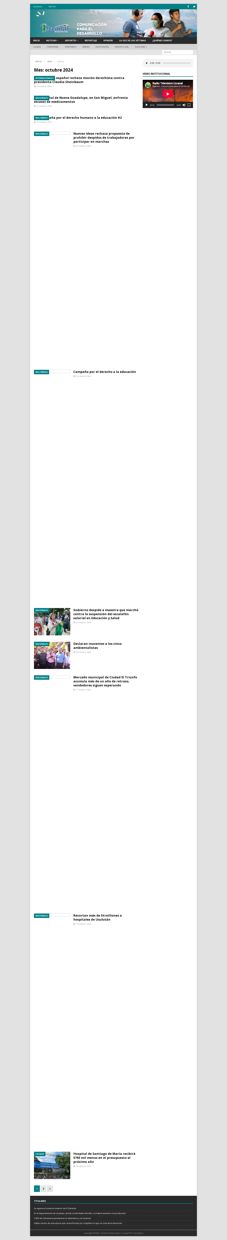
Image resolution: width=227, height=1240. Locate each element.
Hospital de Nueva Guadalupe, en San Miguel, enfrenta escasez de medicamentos (81, 100)
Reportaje (91, 40)
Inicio (36, 40)
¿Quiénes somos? (162, 40)
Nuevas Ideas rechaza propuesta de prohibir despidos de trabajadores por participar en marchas (104, 137)
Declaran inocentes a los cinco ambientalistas (97, 646)
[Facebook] (188, 6)
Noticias (51, 40)
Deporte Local (122, 47)
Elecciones (140, 47)
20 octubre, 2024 (83, 652)
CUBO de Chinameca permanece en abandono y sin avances (62, 1218)
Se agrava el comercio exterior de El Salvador (55, 1208)
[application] (168, 94)
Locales (37, 47)
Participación (102, 47)
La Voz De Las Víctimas (132, 40)
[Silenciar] (184, 105)
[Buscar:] (177, 52)
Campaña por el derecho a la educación (104, 372)
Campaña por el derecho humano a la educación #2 (81, 117)
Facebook (37, 6)
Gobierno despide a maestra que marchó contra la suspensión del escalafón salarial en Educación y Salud (105, 614)
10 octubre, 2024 (83, 1166)
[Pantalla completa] (189, 105)
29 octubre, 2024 (44, 86)
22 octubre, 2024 (83, 376)
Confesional (53, 47)
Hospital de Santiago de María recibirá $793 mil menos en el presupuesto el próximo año (104, 1158)
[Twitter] (194, 6)
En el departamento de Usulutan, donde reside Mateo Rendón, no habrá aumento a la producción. (80, 1213)
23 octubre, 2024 (44, 122)
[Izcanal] (113, 35)
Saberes (85, 47)
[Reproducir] (146, 105)
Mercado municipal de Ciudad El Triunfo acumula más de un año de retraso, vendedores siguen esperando (105, 681)
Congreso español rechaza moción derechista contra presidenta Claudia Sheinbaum (79, 80)
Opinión (108, 40)
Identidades (70, 47)
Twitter (52, 6)
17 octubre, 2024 (83, 689)
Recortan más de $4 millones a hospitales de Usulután (97, 917)
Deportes (70, 40)
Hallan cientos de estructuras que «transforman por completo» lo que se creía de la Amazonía (78, 1223)
